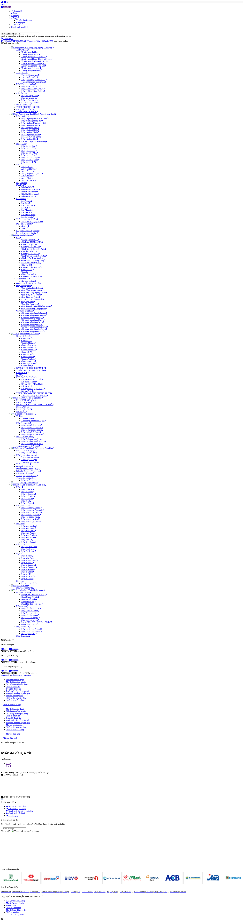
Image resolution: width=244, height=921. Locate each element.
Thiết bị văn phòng (13, 908)
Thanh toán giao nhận (17, 809)
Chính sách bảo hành (19, 27)
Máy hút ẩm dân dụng (15, 680)
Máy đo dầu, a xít (13, 734)
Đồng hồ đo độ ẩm (13, 689)
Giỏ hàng (8, 39)
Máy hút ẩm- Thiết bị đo (16, 910)
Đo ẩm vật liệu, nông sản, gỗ (17, 691)
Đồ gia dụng (11, 905)
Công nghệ (20, 22)
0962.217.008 (47, 41)
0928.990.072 (8, 41)
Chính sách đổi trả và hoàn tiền (20, 811)
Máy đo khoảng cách (14, 696)
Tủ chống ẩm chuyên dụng (17, 684)
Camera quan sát (18, 914)
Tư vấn (14, 18)
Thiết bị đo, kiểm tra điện (16, 698)
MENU (4, 4)
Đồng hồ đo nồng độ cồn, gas (18, 693)
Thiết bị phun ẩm (13, 686)
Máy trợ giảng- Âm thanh (16, 903)
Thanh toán (15, 25)
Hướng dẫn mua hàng (17, 806)
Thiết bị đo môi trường (15, 700)
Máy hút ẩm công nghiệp (16, 682)
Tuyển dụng (13, 815)
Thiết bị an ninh (12, 912)
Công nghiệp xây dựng (15, 901)
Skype (5, 649)
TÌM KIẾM (6, 34)
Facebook (15, 649)
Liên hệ (14, 13)
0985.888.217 (21, 41)
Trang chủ (17, 11)
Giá (8, 764)
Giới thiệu (15, 15)
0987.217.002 (34, 41)
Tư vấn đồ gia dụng (24, 20)
